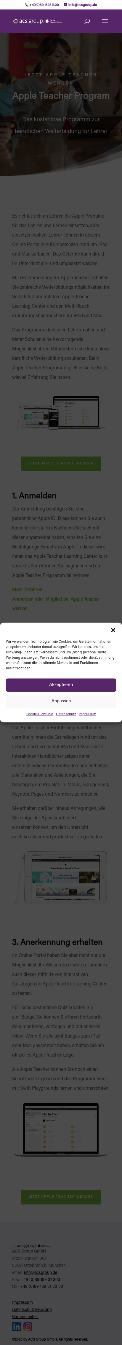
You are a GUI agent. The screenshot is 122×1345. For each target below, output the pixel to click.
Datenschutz (66, 714)
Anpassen (61, 701)
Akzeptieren (61, 685)
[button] (113, 630)
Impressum (87, 714)
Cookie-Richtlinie (39, 714)
